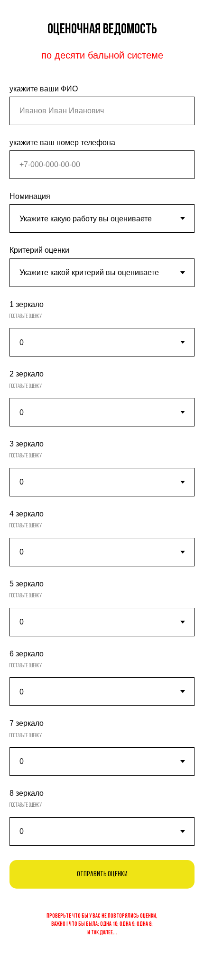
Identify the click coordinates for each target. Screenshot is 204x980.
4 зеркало (26, 514)
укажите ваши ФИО (43, 89)
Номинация (29, 196)
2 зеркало (26, 374)
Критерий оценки (39, 250)
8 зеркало (26, 793)
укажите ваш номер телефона (62, 143)
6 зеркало (26, 654)
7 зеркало (26, 723)
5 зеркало (26, 584)
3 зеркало (26, 444)
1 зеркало (26, 304)
